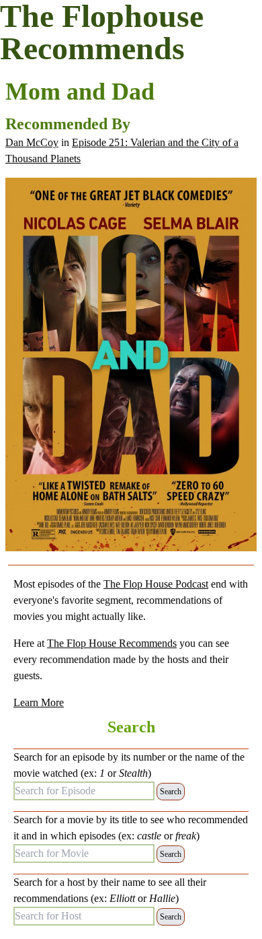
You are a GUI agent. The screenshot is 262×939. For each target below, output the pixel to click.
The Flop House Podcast (155, 584)
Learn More (38, 702)
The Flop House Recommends (112, 643)
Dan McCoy (31, 142)
